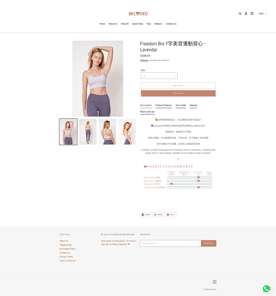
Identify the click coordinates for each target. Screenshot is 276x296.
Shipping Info (66, 245)
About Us (64, 241)
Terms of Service (68, 260)
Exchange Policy (67, 249)
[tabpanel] (178, 161)
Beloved (213, 289)
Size (143, 70)
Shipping (144, 60)
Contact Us (65, 253)
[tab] (146, 106)
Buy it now (178, 93)
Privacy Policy (66, 256)
